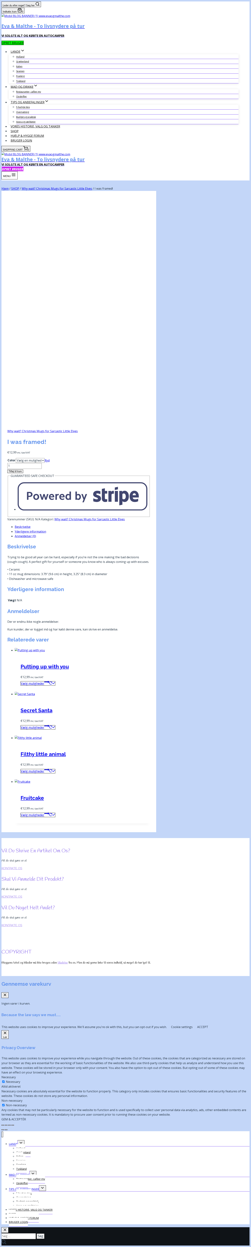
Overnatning (22, 112)
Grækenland (22, 61)
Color (11, 460)
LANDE (13, 1144)
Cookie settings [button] (182, 1027)
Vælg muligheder (32, 683)
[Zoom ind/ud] (2, 1125)
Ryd (47, 460)
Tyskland (20, 81)
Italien (19, 66)
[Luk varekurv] (4, 995)
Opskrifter (21, 96)
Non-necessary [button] (11, 1101)
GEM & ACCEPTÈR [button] (13, 1119)
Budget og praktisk (26, 117)
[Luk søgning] (4, 1230)
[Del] (9, 1125)
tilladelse (63, 963)
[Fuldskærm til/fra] (6, 1125)
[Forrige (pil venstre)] (2, 1129)
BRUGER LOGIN (21, 141)
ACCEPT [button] (202, 1027)
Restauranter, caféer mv (28, 91)
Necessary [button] (8, 1077)
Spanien (20, 71)
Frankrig (20, 76)
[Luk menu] (2, 1134)
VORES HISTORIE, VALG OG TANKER (35, 126)
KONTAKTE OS (11, 868)
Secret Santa (36, 710)
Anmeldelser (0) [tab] (25, 536)
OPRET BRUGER (13, 43)
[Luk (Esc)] (12, 1125)
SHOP (15, 131)
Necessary (13, 1082)
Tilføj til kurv (15, 471)
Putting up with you (45, 667)
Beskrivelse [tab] (23, 527)
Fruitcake (32, 798)
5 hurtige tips (23, 107)
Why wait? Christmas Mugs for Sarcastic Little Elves (42, 431)
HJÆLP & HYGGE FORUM (27, 136)
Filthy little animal (43, 754)
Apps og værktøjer (26, 121)
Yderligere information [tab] (30, 532)
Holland (20, 56)
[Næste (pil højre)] (6, 1129)
